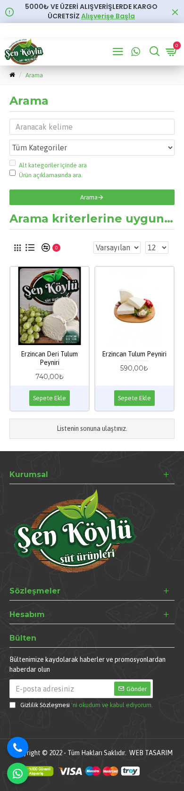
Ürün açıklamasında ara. (51, 175)
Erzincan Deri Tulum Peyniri (49, 358)
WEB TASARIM (151, 753)
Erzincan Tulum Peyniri (134, 354)
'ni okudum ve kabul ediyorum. (86, 705)
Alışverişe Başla (108, 16)
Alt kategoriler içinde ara (53, 165)
